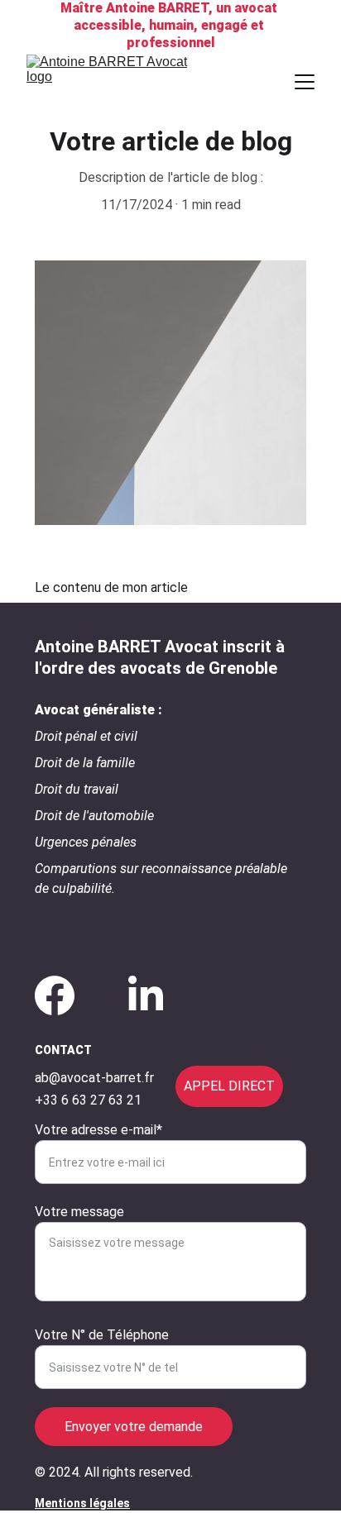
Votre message (79, 1211)
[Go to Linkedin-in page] (146, 995)
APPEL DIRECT (229, 1086)
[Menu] (305, 81)
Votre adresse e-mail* (98, 1130)
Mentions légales (82, 1503)
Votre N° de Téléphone (102, 1335)
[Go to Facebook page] (54, 995)
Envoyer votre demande (134, 1426)
